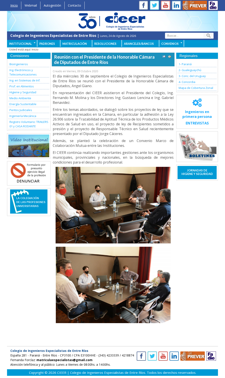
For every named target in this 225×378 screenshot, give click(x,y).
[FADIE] (213, 5)
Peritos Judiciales (20, 110)
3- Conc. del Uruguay (192, 76)
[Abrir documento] (28, 212)
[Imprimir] (169, 57)
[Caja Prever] (195, 6)
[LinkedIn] (177, 6)
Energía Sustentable (22, 104)
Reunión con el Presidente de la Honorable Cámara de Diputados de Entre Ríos (104, 59)
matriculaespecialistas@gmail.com (64, 360)
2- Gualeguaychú (190, 70)
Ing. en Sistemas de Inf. (24, 80)
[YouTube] (166, 6)
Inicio (14, 5)
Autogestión (52, 5)
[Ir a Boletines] (197, 147)
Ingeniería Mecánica (22, 116)
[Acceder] (28, 181)
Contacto (74, 5)
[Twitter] (155, 6)
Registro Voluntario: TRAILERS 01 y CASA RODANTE (28, 124)
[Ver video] (28, 146)
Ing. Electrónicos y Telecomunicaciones (23, 72)
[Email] (164, 57)
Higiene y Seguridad (22, 92)
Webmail (31, 5)
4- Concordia (187, 82)
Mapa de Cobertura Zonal (196, 88)
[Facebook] (144, 6)
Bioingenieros (18, 64)
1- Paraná (185, 64)
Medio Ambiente (20, 98)
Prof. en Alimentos (21, 86)
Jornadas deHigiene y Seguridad (197, 172)
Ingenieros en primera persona (197, 117)
